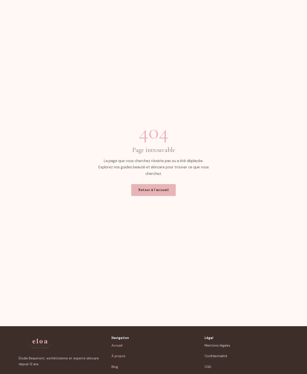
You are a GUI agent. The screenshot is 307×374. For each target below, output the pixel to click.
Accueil (116, 345)
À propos (118, 356)
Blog (114, 367)
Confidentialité (216, 356)
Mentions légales (217, 345)
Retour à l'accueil (153, 190)
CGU (208, 367)
